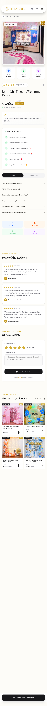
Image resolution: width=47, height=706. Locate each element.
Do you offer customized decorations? (15, 195)
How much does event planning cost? (14, 212)
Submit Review (25, 372)
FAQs (13, 175)
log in (20, 377)
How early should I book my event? (13, 207)
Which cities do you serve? (11, 189)
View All (39, 399)
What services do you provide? (12, 183)
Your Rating (9, 343)
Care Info (34, 175)
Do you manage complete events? (13, 201)
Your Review (9, 352)
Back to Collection (12, 16)
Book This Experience (25, 698)
